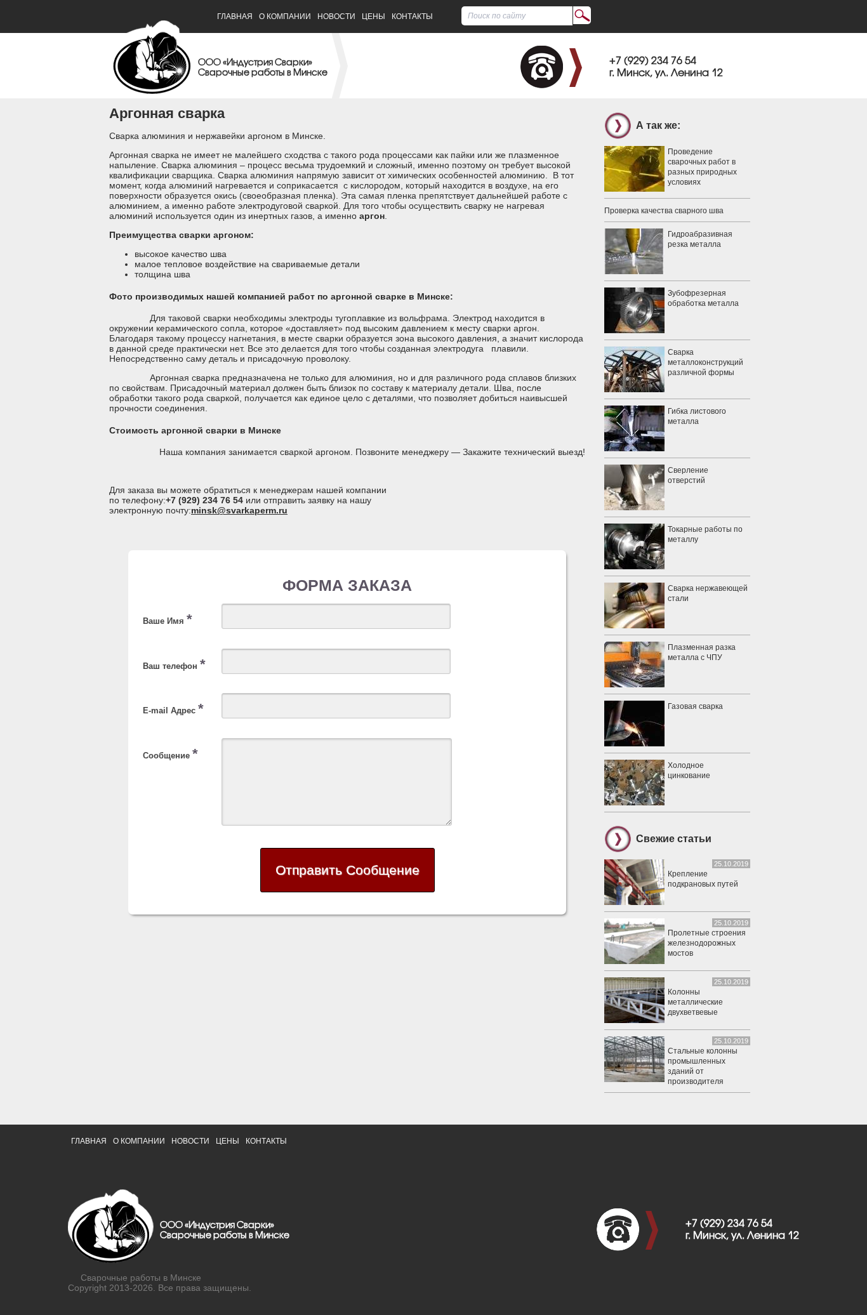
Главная (235, 16)
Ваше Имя (167, 619)
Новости (336, 16)
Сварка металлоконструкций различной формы (705, 362)
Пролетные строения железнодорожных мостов (707, 943)
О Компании (285, 16)
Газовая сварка (695, 706)
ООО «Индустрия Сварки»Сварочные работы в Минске (263, 68)
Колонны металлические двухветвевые (695, 1002)
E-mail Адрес (173, 709)
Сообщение (170, 754)
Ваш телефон (174, 664)
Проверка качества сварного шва (664, 210)
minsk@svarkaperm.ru (239, 510)
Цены (373, 16)
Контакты (412, 16)
